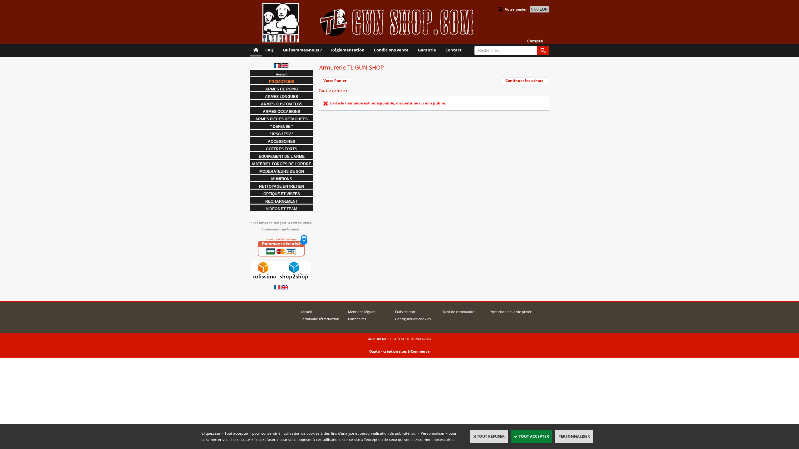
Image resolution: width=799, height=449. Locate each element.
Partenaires (357, 318)
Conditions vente (391, 50)
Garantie (427, 50)
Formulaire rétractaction (320, 318)
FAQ (269, 50)
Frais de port (405, 311)
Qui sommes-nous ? (302, 50)
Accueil (306, 311)
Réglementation (348, 50)
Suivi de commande (458, 311)
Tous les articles (333, 91)
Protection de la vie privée (511, 311)
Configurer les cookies (413, 318)
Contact (453, 50)
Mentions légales (361, 311)
